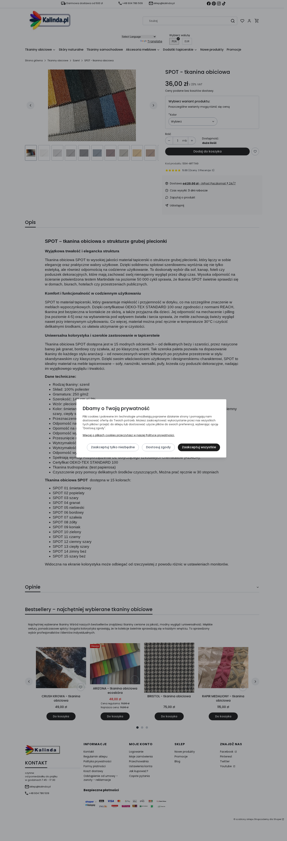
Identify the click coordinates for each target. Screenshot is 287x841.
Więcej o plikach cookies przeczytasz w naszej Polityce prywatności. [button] (129, 435)
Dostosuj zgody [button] (158, 447)
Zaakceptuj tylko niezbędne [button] (113, 447)
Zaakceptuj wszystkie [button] (199, 447)
